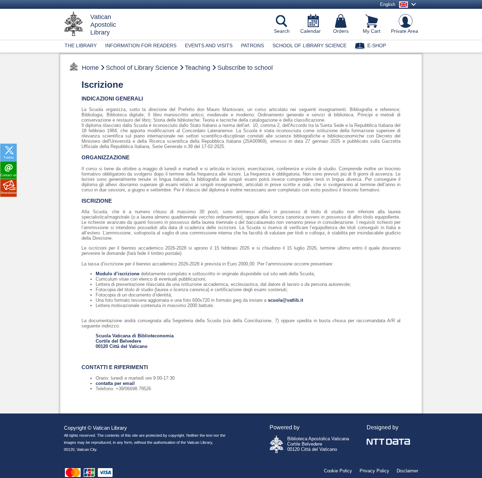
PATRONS (252, 45)
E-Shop (376, 45)
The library (81, 45)
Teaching (197, 67)
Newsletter (9, 193)
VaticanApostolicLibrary (103, 24)
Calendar (310, 31)
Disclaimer (407, 470)
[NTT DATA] (388, 438)
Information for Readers (140, 45)
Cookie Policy (338, 470)
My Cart (371, 31)
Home (90, 67)
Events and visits (209, 45)
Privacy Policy (374, 470)
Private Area (404, 31)
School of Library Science (309, 45)
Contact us (8, 175)
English (387, 4)
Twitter (9, 157)
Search (282, 31)
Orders (341, 31)
